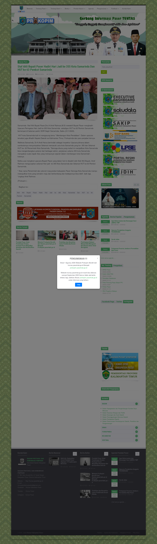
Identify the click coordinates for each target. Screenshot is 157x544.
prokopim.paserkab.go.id (78, 268)
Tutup (78, 284)
